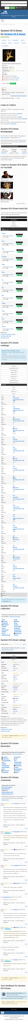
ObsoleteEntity (17, 408)
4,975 (16, 700)
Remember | (20, 7)
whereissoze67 (5, 630)
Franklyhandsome (6, 897)
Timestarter (5, 772)
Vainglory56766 (17, 631)
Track (13, 222)
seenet (3, 762)
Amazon (19, 113)
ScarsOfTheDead (5, 767)
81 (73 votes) (10, 259)
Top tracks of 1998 (5, 337)
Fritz (14, 516)
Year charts (13, 374)
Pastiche (15, 547)
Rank (13, 389)
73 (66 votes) (10, 313)
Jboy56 (16, 849)
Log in (3, 1001)
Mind (3, 295)
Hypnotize (24, 152)
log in (6, 735)
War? (3, 287)
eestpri (15, 623)
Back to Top (14, 1009)
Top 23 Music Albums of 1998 (18, 549)
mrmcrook (15, 468)
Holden (15, 619)
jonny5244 (15, 566)
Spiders (3, 264)
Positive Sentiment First (7, 792)
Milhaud (17, 621)
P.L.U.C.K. (4, 326)
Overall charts (13, 370)
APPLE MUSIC (20, 234)
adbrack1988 (15, 497)
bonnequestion (17, 630)
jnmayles (16, 624)
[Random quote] (15, 16)
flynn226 (16, 635)
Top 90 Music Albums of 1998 (18, 479)
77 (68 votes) (10, 282)
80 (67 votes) (10, 328)
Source (13, 393)
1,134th (16, 79)
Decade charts (13, 372)
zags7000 (16, 428)
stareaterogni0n (16, 397)
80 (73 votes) (10, 243)
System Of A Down (15, 34)
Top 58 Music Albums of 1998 (18, 460)
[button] (2, 21)
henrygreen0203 (16, 506)
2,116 (16, 668)
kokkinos (16, 909)
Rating (13, 224)
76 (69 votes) (10, 274)
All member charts (13, 380)
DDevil (3, 272)
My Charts (6, 601)
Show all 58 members (17, 754)
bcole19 (3, 628)
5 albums (22, 135)
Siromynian (15, 439)
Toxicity (20, 140)
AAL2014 (16, 458)
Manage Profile (5, 800)
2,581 (16, 711)
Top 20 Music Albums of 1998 (18, 441)
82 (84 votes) (10, 235)
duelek (3, 619)
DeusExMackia (18, 769)
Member (13, 659)
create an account (13, 735)
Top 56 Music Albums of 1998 (18, 489)
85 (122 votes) (11, 251)
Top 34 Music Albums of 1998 (18, 568)
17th (15, 76)
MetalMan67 (6, 624)
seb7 (16, 758)
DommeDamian (17, 419)
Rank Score (13, 391)
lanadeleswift (17, 770)
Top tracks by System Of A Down (8, 334)
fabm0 (14, 576)
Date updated (13, 657)
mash (15, 760)
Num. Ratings (13, 226)
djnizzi (16, 767)
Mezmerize (4, 152)
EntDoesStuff (5, 623)
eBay (19, 117)
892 (16, 689)
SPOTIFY (13, 83)
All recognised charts (13, 382)
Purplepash (16, 487)
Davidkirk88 (17, 628)
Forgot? (25, 7)
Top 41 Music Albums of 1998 (18, 470)
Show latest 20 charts (13, 368)
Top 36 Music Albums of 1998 (18, 420)
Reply (26, 828)
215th (17, 78)
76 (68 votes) (10, 321)
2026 (14, 396)
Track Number (13, 219)
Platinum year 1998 (16, 578)
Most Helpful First (6, 788)
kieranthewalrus (18, 762)
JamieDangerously (6, 635)
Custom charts (13, 376)
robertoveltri (15, 687)
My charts (13, 378)
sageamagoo (6, 758)
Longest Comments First (7, 794)
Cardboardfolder (7, 760)
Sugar (3, 248)
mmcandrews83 (5, 765)
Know (3, 241)
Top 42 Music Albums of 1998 (18, 450)
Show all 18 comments (7, 787)
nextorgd (5, 621)
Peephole (4, 303)
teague (16, 772)
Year (13, 387)
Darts (3, 318)
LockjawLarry (6, 770)
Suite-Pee (4, 233)
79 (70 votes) (10, 290)
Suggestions (4, 256)
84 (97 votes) (10, 266)
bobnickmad (16, 831)
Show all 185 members (15, 616)
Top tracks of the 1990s (6, 336)
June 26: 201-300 (16, 558)
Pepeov (3, 633)
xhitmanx (16, 959)
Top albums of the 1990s (6, 729)
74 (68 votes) (10, 297)
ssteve (15, 709)
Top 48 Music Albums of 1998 (18, 508)
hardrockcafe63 (17, 626)
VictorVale (17, 883)
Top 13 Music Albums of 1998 (18, 499)
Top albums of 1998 (5, 731)
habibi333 (4, 631)
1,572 (16, 678)
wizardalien (15, 527)
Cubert (3, 311)
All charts (13, 366)
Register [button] (12, 7)
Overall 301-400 (16, 539)
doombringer (18, 633)
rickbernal (4, 626)
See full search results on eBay (18, 96)
